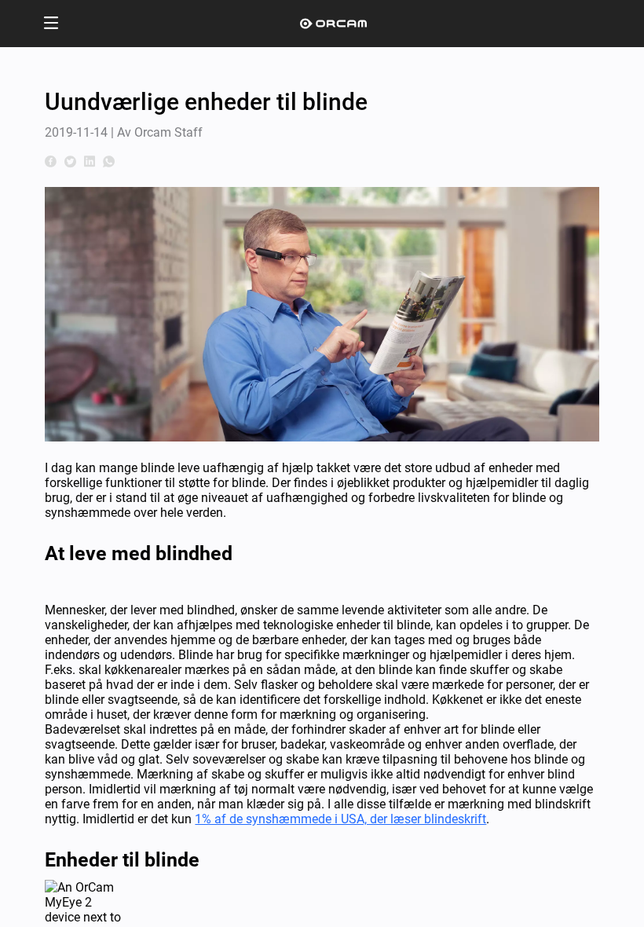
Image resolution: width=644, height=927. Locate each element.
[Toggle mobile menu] (51, 24)
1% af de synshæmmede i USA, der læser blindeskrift (340, 819)
